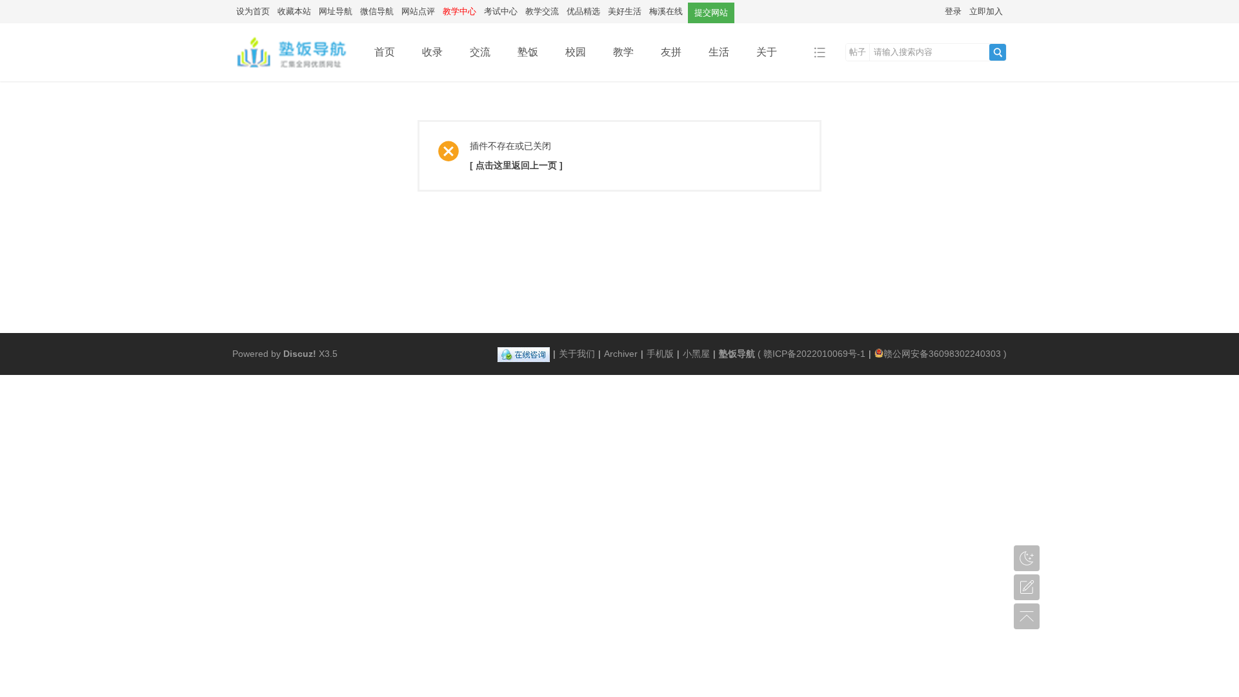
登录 (953, 11)
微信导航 (377, 11)
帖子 (857, 52)
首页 (384, 51)
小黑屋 (696, 353)
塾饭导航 (737, 353)
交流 (480, 51)
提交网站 (711, 12)
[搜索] (997, 52)
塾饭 (528, 51)
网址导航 (335, 11)
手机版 (660, 353)
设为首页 (253, 11)
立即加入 (986, 11)
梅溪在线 (666, 11)
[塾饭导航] (293, 51)
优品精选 (583, 11)
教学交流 (542, 11)
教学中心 (459, 11)
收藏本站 (294, 11)
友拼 (671, 51)
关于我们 (577, 353)
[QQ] (524, 353)
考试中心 (501, 11)
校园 (575, 51)
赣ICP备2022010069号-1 (814, 353)
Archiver (621, 353)
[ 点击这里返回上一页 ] (516, 165)
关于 (766, 51)
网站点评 (418, 11)
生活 (719, 51)
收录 (432, 51)
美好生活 (624, 11)
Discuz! (299, 353)
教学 (623, 51)
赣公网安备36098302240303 (942, 353)
